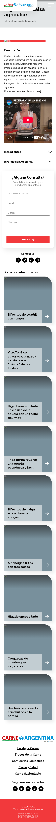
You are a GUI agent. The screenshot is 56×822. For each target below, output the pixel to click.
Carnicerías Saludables (28, 761)
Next (46, 40)
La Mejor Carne (28, 748)
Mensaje (12, 222)
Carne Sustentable (28, 773)
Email (11, 203)
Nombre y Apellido (18, 193)
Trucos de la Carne (28, 754)
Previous (7, 40)
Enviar (26, 239)
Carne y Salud (28, 767)
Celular (11, 212)
